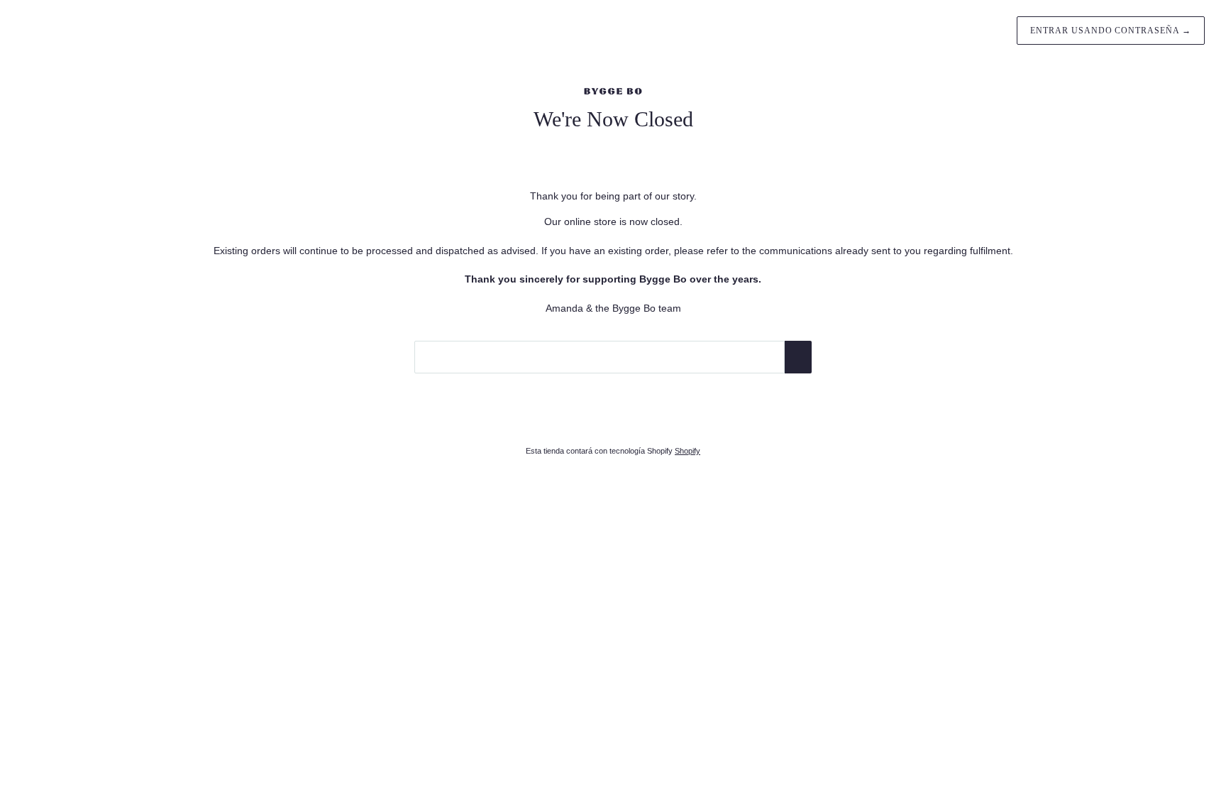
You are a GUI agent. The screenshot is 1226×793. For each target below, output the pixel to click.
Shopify (687, 451)
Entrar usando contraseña (1110, 30)
